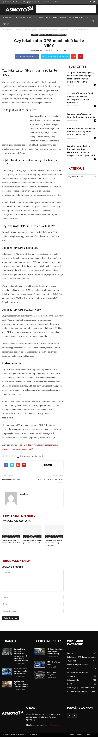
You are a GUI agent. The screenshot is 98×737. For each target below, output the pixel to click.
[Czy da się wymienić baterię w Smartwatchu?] (11, 531)
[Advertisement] (66, 9)
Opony (41, 18)
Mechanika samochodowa (78, 18)
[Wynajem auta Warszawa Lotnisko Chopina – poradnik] (7, 684)
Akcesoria (31, 18)
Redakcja (38, 51)
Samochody (7, 18)
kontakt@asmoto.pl (53, 725)
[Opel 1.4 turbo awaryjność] (39, 675)
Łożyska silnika (73, 680)
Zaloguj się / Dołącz (29, 2)
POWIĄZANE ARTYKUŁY (19, 516)
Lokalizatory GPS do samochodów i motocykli (52, 35)
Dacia (69, 684)
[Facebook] (90, 1)
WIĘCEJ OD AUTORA (17, 521)
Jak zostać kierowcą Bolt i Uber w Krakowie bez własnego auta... (21, 671)
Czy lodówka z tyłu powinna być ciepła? (50, 480)
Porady (6, 24)
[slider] (9, 456)
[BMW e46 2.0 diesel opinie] (39, 664)
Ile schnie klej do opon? (11, 479)
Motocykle (20, 18)
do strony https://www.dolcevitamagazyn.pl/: (37, 445)
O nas (40, 2)
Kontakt (55, 2)
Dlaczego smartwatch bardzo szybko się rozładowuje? (53, 542)
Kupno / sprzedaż (59, 18)
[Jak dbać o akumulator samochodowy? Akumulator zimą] (39, 651)
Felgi (48, 18)
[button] (93, 21)
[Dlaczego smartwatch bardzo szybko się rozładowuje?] (54, 531)
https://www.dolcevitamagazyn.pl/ (17, 449)
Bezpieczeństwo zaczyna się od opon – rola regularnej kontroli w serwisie (81, 131)
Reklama (47, 2)
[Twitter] (94, 1)
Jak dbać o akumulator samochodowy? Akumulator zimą (55, 651)
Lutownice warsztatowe (77, 691)
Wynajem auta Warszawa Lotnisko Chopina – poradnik (21, 684)
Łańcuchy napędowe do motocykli (81, 687)
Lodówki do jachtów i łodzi (78, 664)
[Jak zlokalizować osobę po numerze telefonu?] (32, 531)
